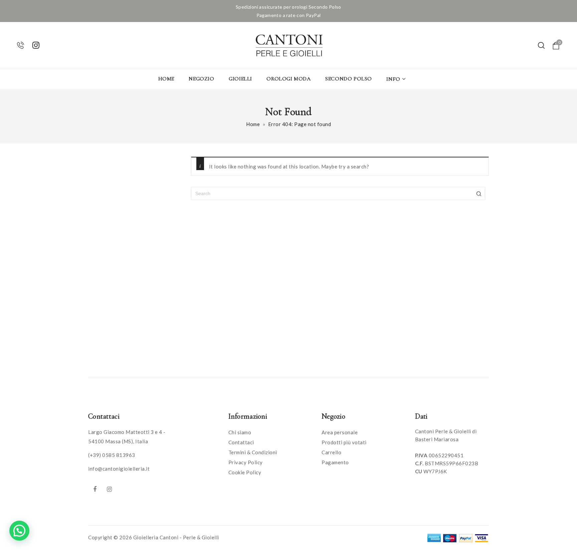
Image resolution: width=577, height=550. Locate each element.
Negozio (201, 78)
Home (166, 78)
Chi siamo (239, 432)
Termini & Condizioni (252, 452)
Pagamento (335, 462)
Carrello (331, 452)
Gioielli (240, 78)
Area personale (340, 432)
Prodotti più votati (344, 442)
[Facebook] (94, 489)
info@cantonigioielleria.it (119, 469)
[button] (19, 531)
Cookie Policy (244, 472)
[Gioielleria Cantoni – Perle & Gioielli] (289, 45)
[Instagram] (109, 489)
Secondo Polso (348, 78)
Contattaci (241, 442)
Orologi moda (288, 78)
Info (393, 79)
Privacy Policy (245, 462)
